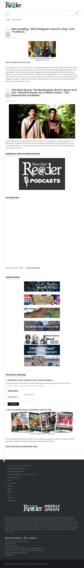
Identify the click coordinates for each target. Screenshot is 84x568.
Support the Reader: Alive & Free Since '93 (21, 474)
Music (9, 489)
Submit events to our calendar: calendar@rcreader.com (24, 550)
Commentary (11, 483)
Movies (9, 492)
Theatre (10, 486)
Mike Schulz (12, 38)
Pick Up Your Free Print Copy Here (19, 465)
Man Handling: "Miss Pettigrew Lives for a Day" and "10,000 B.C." (42, 30)
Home (8, 20)
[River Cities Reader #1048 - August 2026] (42, 232)
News (9, 480)
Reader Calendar (13, 477)
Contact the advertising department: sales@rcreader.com (25, 548)
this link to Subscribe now (24, 446)
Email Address (13, 397)
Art (8, 495)
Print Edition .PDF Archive (16, 468)
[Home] (13, 5)
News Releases (12, 500)
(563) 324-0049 (10, 544)
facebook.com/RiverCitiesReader (16, 553)
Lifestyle (10, 498)
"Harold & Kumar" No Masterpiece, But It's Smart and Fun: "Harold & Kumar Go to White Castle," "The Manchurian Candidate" (44, 92)
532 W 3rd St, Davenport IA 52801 (16, 541)
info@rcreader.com (11, 546)
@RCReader (9, 555)
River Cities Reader (33, 268)
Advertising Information (15, 471)
